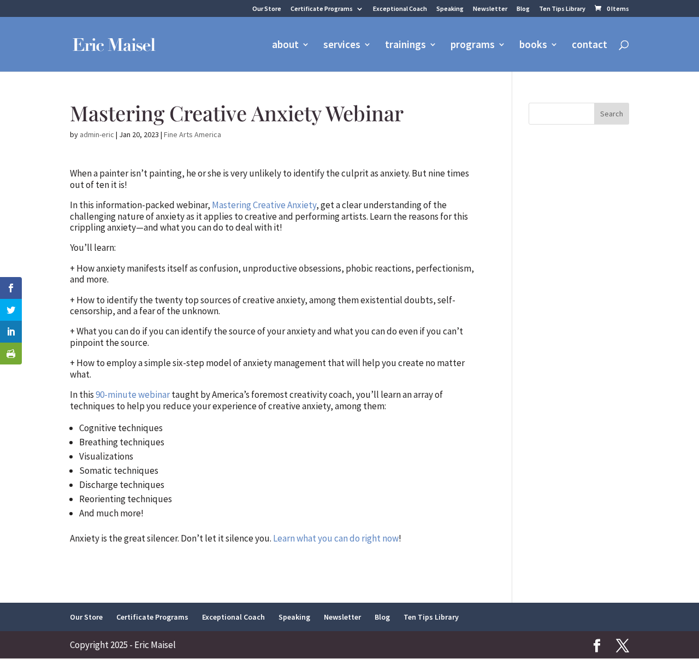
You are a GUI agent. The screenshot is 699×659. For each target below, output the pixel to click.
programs (473, 45)
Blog (523, 9)
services (341, 45)
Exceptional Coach (400, 9)
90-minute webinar (133, 395)
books (533, 45)
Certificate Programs (322, 9)
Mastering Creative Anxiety (264, 205)
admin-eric (97, 134)
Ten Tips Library (562, 9)
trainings (405, 45)
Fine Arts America (192, 134)
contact (589, 45)
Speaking (450, 9)
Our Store (266, 9)
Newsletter (490, 9)
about (285, 45)
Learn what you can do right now (336, 538)
